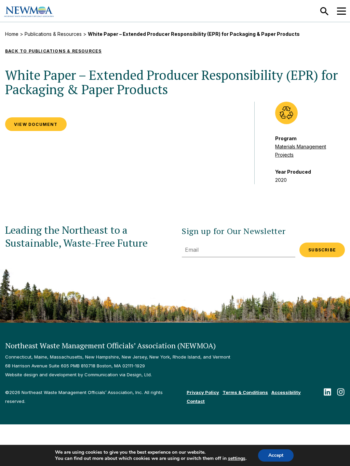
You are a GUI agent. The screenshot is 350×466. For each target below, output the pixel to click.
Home (11, 34)
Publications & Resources (53, 34)
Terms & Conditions (245, 392)
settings (236, 458)
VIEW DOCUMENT (36, 124)
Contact (196, 401)
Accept (275, 455)
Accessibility (286, 392)
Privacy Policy (203, 392)
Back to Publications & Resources (53, 51)
